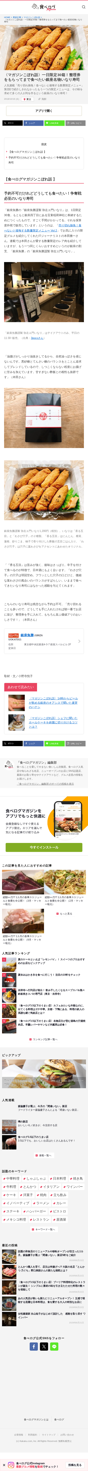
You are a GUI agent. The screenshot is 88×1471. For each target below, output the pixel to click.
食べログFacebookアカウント (34, 1346)
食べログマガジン (44, 7)
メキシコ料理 (16, 1219)
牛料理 (11, 1186)
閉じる (4, 1465)
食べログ (59, 1419)
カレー (61, 1203)
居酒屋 (61, 1219)
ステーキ (12, 1211)
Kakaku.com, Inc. (28, 1441)
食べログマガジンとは (36, 1419)
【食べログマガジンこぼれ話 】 (27, 151)
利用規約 (32, 1435)
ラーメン (42, 1203)
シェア (31, 123)
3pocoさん (37, 338)
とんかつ (29, 1186)
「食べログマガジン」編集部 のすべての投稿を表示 (45, 783)
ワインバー (75, 1186)
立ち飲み (60, 1195)
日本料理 (59, 1178)
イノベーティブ (17, 1203)
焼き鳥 (78, 1178)
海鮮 (44, 99)
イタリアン (51, 1186)
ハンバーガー (36, 1211)
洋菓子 (28, 1195)
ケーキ (11, 1195)
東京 (28, 99)
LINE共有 (54, 123)
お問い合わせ (67, 1435)
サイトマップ (48, 1435)
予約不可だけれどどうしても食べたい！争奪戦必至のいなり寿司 (44, 160)
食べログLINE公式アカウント (54, 1346)
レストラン (41, 1219)
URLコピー (76, 123)
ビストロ (59, 1211)
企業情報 (18, 1435)
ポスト (10, 123)
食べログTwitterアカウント (44, 1346)
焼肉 (43, 1195)
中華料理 (12, 1178)
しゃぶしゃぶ (36, 1178)
